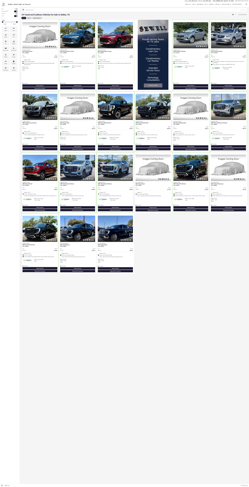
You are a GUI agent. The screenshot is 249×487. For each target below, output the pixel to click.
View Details (25, 83)
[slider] (2, 22)
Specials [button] (217, 4)
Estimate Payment (40, 85)
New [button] (193, 4)
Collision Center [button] (236, 4)
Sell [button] (206, 4)
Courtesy (3, 13)
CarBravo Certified (5, 11)
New (2, 8)
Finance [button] (211, 4)
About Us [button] (187, 4)
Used (2, 15)
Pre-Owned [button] (200, 4)
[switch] (10, 9)
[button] (246, 4)
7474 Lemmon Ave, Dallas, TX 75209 (223, 0)
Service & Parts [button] (226, 4)
